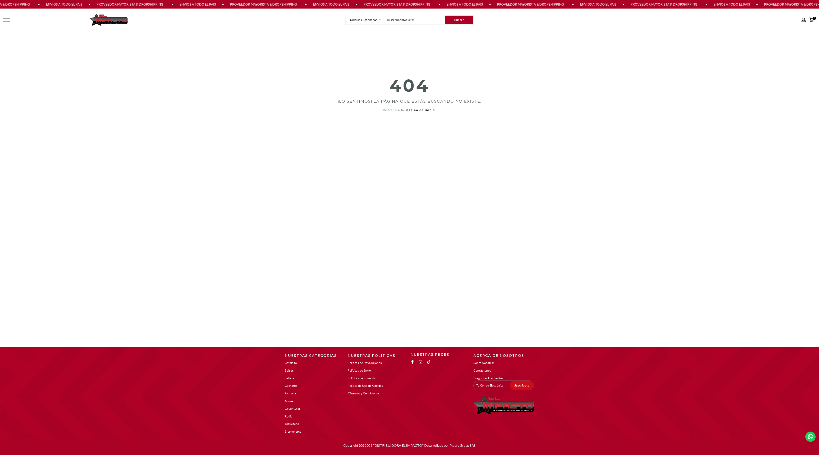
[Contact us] (810, 437)
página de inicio (420, 110)
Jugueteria (292, 424)
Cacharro (291, 385)
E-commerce (293, 431)
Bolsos (289, 370)
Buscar (459, 20)
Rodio (288, 416)
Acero (289, 401)
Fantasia (290, 393)
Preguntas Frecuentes (488, 378)
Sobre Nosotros (484, 363)
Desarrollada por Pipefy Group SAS (450, 445)
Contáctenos (482, 370)
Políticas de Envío (359, 370)
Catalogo (291, 363)
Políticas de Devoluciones (365, 363)
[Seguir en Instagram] (421, 361)
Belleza (289, 378)
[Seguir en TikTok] (429, 361)
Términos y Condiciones (364, 393)
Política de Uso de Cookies (365, 385)
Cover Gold (292, 408)
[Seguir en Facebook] (412, 361)
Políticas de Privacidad (362, 378)
